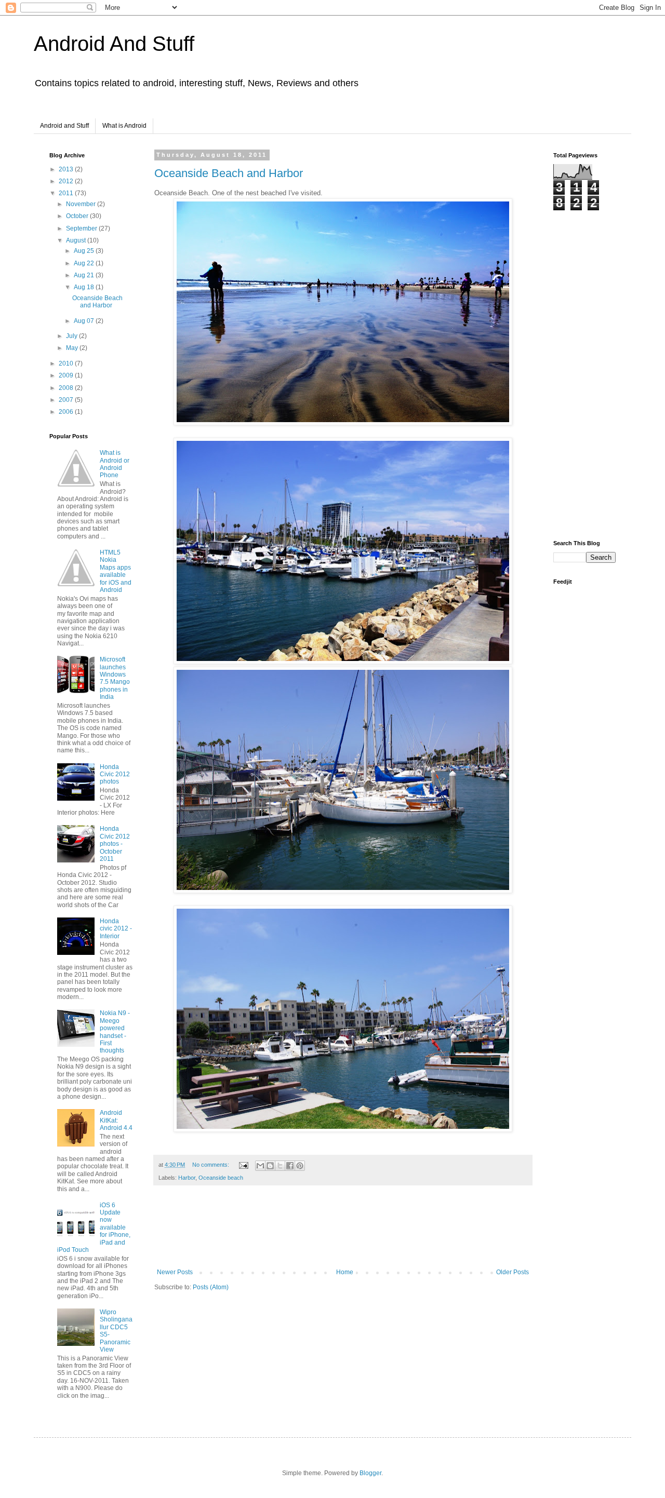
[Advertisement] (343, 1232)
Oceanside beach (220, 1178)
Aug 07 (85, 321)
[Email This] (260, 1165)
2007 (67, 399)
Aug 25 (85, 250)
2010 (67, 363)
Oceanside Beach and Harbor (228, 173)
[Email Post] (243, 1165)
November (81, 204)
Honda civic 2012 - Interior (116, 928)
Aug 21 (85, 275)
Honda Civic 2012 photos (115, 774)
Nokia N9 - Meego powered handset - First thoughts (115, 1031)
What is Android (124, 125)
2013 (67, 169)
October (78, 216)
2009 (67, 375)
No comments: (211, 1165)
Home (344, 1272)
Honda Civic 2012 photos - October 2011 (115, 843)
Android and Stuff (64, 125)
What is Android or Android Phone (114, 464)
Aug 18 (85, 287)
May (72, 348)
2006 (67, 411)
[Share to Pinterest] (300, 1165)
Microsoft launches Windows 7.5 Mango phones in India (115, 678)
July (72, 336)
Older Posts (512, 1272)
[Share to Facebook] (290, 1165)
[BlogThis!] (270, 1165)
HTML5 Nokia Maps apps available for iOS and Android (115, 571)
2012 (67, 181)
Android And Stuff (114, 43)
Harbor (186, 1178)
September (82, 228)
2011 (67, 193)
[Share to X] (280, 1165)
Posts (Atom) (211, 1287)
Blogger (370, 1473)
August (76, 240)
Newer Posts (175, 1272)
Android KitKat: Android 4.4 (116, 1120)
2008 (67, 388)
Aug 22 (85, 263)
